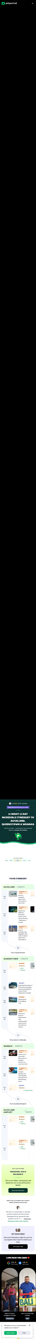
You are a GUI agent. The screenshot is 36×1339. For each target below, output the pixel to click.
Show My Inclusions (18, 1190)
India (24, 1333)
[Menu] (32, 3)
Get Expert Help (18, 1246)
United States (10, 1333)
